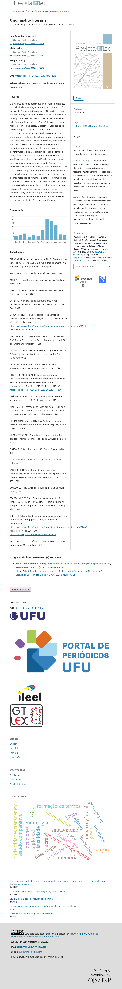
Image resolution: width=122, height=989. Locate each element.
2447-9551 (21, 602)
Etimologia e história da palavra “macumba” (32, 913)
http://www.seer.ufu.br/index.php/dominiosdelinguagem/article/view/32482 (48, 527)
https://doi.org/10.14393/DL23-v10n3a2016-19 (33, 534)
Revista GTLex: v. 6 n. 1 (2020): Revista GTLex (54, 574)
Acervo (21, 11)
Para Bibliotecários (18, 784)
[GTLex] (26, 726)
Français (14, 752)
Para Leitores (15, 775)
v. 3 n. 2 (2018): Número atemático (43, 11)
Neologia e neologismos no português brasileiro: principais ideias (43, 906)
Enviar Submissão (20, 589)
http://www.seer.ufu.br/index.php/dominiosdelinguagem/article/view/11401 (48, 326)
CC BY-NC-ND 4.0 (80, 160)
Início (12, 11)
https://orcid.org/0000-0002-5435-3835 (27, 43)
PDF (80, 98)
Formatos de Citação (85, 266)
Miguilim (37, 951)
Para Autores (15, 779)
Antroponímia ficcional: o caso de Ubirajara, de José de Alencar (78, 563)
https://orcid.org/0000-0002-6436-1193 (27, 55)
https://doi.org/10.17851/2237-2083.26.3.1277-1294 (35, 389)
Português (15, 757)
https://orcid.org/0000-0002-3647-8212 (27, 67)
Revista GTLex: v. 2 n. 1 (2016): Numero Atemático (40, 567)
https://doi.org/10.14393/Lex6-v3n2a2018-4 (36, 75)
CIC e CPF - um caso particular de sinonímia (31, 898)
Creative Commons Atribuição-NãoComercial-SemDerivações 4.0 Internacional (55, 935)
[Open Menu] (10, 3)
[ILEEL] (25, 700)
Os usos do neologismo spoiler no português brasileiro (37, 891)
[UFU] (27, 619)
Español (14, 748)
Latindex (27, 951)
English (13, 743)
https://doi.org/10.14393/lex (29, 608)
